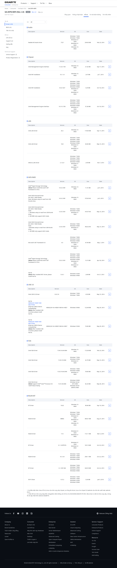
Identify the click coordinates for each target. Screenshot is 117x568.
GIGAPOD (51, 533)
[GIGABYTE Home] (11, 2)
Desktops (29, 536)
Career (7, 536)
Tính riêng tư (78, 563)
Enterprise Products (97, 528)
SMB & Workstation (75, 539)
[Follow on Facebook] (13, 513)
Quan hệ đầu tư (9, 539)
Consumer (8, 5)
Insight (94, 546)
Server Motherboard (54, 530)
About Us (7, 525)
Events (94, 543)
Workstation (52, 542)
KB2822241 (31, 303)
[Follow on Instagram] (22, 513)
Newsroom (8, 533)
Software (72, 533)
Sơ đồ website (89, 563)
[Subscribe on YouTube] (18, 513)
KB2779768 (31, 305)
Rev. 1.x (40, 12)
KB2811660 (38, 303)
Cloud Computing (75, 528)
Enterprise (15, 5)
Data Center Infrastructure (78, 536)
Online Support (10, 54)
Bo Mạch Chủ (31, 525)
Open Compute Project (55, 539)
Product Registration (12, 58)
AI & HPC (72, 525)
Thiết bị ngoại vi (31, 539)
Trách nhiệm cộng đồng (11, 530)
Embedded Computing (55, 545)
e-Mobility (51, 548)
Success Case (95, 549)
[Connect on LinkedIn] (27, 513)
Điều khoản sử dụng (66, 563)
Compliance (95, 533)
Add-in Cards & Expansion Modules (59, 551)
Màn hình (30, 533)
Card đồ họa (30, 528)
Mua (50, 3)
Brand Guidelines (10, 528)
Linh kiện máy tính (32, 542)
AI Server (51, 525)
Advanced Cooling (54, 536)
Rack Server (52, 528)
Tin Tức (94, 540)
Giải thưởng (95, 555)
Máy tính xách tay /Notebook (35, 530)
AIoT (71, 542)
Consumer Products (97, 525)
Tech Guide (95, 552)
